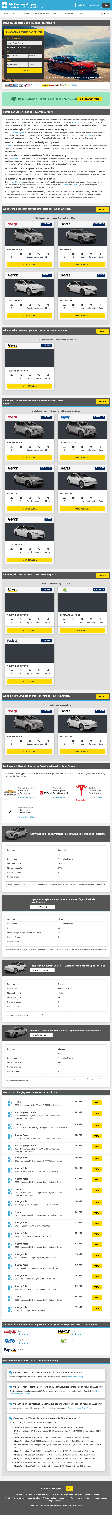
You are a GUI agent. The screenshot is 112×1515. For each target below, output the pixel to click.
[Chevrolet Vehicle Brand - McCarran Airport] (10, 792)
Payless (27, 1394)
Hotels (79, 13)
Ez (22, 1394)
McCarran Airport (26, 5)
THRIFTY (75, 185)
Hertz (75, 1377)
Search (24, 71)
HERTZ (74, 135)
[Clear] (40, 43)
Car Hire (26, 13)
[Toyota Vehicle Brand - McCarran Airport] (45, 793)
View (96, 1103)
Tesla (84, 1408)
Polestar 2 (9, 146)
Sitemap (97, 1494)
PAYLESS (87, 135)
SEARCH (102, 210)
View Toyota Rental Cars (61, 797)
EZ (78, 135)
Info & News (67, 13)
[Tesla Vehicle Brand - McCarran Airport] (81, 792)
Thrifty (80, 1377)
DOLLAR (65, 185)
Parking (56, 13)
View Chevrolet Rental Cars (27, 797)
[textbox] (24, 43)
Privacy (89, 1494)
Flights (15, 13)
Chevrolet (90, 1408)
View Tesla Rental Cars (96, 797)
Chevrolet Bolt (14, 182)
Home (6, 13)
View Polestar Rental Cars (26, 817)
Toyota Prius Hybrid (16, 133)
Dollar (69, 1377)
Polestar (77, 1408)
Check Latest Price (89, 99)
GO (106, 5)
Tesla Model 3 (14, 159)
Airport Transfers (41, 13)
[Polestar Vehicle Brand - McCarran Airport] (10, 812)
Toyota (71, 1408)
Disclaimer (80, 1494)
